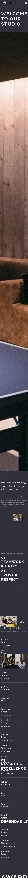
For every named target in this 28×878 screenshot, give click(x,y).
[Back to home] (6, 3)
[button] (24, 3)
